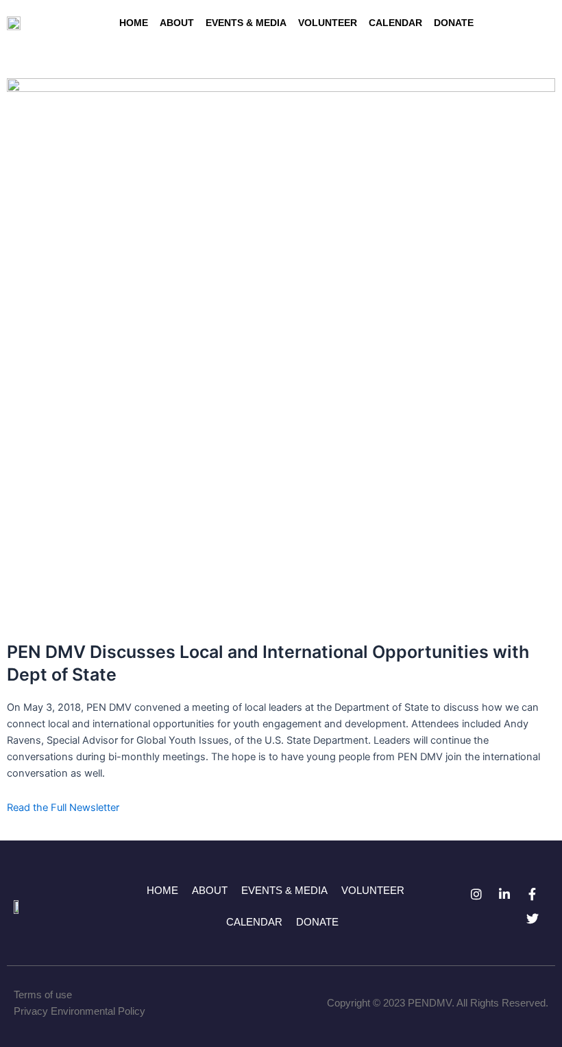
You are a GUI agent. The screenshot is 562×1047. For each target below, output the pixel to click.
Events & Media (246, 22)
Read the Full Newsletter (63, 807)
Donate (454, 22)
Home (133, 22)
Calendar (395, 22)
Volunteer (327, 22)
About (177, 22)
